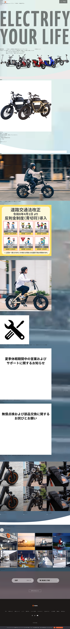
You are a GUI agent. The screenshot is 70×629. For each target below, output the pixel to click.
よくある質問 (53, 611)
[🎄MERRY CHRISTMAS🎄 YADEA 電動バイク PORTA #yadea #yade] (26, 559)
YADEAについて (10, 611)
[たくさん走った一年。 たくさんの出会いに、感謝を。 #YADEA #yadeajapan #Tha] (43, 541)
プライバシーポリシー (59, 627)
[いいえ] (68, 627)
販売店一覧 (27, 611)
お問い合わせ (63, 611)
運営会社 (58, 611)
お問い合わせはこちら (35, 590)
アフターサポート (40, 611)
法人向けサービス (46, 611)
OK (54, 627)
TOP (5, 611)
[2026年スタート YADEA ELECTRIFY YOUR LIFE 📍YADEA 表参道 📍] (8, 541)
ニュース (23, 611)
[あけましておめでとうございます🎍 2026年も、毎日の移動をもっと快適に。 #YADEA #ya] (26, 541)
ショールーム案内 (33, 611)
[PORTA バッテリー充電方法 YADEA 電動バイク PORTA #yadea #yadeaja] (61, 559)
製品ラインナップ (17, 611)
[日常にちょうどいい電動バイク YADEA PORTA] (43, 559)
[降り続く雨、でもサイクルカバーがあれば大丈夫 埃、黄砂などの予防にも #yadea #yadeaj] (8, 559)
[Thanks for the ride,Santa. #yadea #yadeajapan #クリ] (61, 541)
